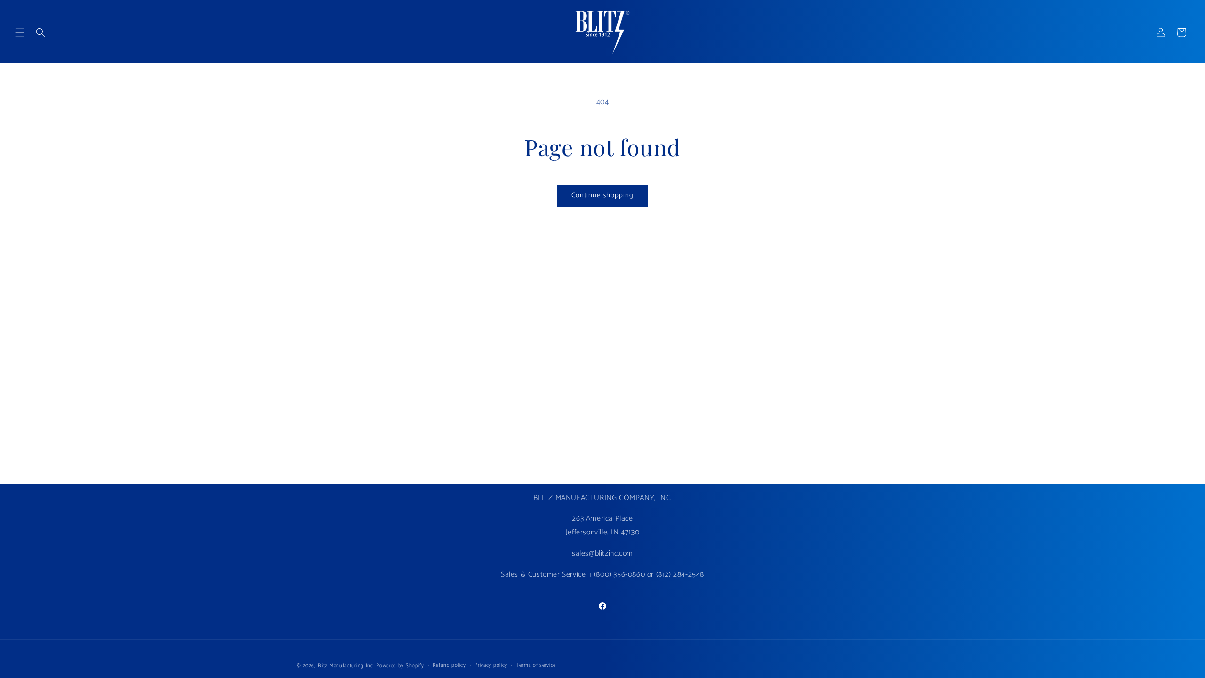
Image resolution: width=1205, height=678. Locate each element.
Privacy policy (490, 665)
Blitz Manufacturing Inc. (346, 666)
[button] (19, 32)
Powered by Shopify (400, 666)
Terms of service (536, 665)
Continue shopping (602, 195)
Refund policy (449, 665)
